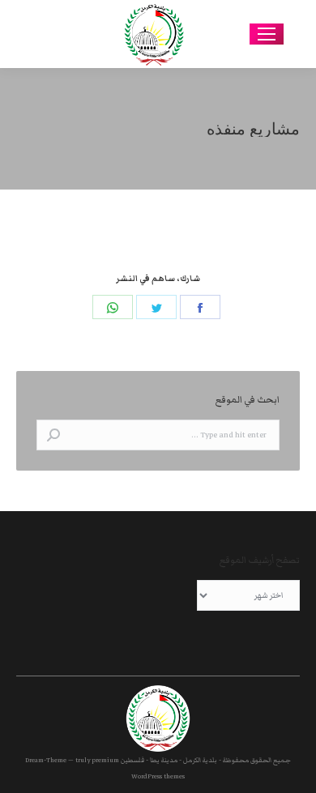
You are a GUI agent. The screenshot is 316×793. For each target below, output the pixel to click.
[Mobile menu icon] (267, 34)
